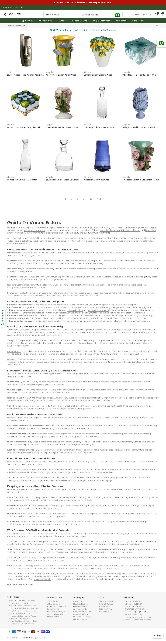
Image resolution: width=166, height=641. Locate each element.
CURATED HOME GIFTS (134, 606)
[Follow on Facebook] (125, 611)
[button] (2, 317)
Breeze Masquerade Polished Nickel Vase (25, 75)
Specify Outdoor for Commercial (22, 611)
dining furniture (124, 268)
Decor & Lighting (79, 21)
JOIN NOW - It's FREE (16, 601)
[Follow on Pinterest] (140, 611)
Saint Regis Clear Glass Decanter (99, 127)
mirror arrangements (45, 263)
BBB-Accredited (80, 606)
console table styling (110, 230)
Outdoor (62, 21)
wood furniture (111, 285)
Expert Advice (53, 609)
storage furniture (75, 310)
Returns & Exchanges (56, 611)
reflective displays (95, 565)
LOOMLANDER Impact (82, 611)
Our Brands (121, 21)
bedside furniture (66, 313)
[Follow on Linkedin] (135, 611)
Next (99, 199)
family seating (39, 279)
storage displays (70, 318)
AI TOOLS (29, 21)
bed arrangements (88, 313)
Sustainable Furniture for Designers (23, 608)
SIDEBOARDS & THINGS (134, 609)
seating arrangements (145, 268)
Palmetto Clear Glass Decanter (22, 180)
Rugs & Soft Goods (101, 21)
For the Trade (137, 21)
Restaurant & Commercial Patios (22, 616)
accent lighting (80, 565)
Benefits (27, 603)
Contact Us (78, 601)
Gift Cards (62, 606)
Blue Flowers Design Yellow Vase (61, 75)
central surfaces (90, 307)
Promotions (104, 611)
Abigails (49, 72)
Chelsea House (14, 351)
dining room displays (130, 230)
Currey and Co (14, 340)
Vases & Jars (20, 26)
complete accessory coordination (125, 565)
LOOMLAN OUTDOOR (133, 604)
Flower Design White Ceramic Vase (62, 127)
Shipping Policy (105, 609)
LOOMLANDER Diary (81, 614)
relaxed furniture (27, 436)
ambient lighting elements (97, 557)
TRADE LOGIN (147, 14)
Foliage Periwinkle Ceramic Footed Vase (140, 127)
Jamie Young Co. (15, 329)
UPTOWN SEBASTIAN (133, 601)
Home (9, 26)
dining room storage (39, 472)
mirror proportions (105, 304)
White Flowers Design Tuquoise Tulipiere (140, 75)
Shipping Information (56, 614)
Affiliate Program (80, 619)
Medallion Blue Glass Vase (96, 180)
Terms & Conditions (107, 601)
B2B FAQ (31, 601)
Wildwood (11, 359)
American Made (80, 609)
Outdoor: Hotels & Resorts (19, 613)
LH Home (11, 72)
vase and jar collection (34, 230)
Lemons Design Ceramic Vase (98, 75)
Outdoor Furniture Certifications (21, 624)
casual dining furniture (76, 321)
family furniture (134, 442)
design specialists (42, 579)
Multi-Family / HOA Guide (19, 618)
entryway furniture (84, 304)
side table (137, 252)
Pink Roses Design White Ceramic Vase (140, 180)
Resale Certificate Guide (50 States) (23, 621)
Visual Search (53, 601)
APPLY (137, 14)
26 (91, 199)
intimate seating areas (102, 472)
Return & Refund (106, 604)
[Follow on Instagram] (130, 611)
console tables (121, 252)
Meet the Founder (80, 604)
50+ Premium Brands (82, 617)
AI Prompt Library (54, 604)
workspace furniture (76, 315)
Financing (51, 606)
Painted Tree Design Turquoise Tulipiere (25, 127)
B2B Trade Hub (14, 603)
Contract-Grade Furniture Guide (22, 606)
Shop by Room (45, 21)
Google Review (144, 620)
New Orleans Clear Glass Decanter (62, 180)
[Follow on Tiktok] (145, 611)
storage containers (123, 557)
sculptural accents (75, 557)
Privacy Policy (53, 617)
